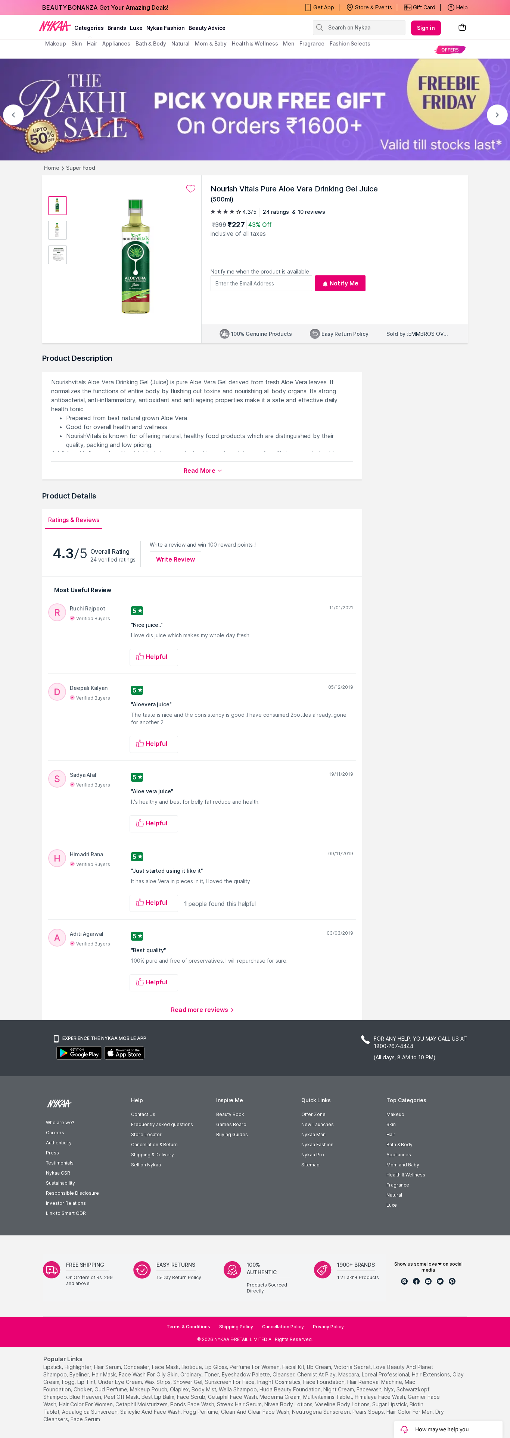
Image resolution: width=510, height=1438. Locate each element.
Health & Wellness (405, 1175)
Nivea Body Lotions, (289, 1404)
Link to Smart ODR (66, 1213)
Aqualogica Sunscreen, (90, 1412)
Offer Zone (313, 1114)
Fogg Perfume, (201, 1412)
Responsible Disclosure (72, 1193)
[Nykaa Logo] (54, 25)
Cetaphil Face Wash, (233, 1397)
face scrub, (191, 1397)
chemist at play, (317, 1374)
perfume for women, (255, 1367)
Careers (55, 1132)
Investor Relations (66, 1203)
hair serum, (108, 1367)
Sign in (426, 28)
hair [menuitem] (92, 43)
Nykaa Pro (312, 1154)
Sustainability (60, 1183)
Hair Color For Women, (86, 1404)
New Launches (317, 1124)
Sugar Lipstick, (390, 1404)
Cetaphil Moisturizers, (142, 1404)
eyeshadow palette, (246, 1374)
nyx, (389, 1389)
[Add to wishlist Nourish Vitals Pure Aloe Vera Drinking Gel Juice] (190, 188)
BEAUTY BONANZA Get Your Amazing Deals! (105, 7)
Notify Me (344, 283)
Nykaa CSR (58, 1173)
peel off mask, (122, 1397)
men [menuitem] (288, 43)
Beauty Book (230, 1114)
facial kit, (293, 1367)
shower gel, (188, 1382)
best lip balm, (158, 1397)
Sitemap (310, 1164)
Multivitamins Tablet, (328, 1397)
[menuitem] (450, 49)
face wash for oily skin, (149, 1374)
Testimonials (60, 1163)
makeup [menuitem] (55, 43)
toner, (212, 1374)
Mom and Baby (402, 1164)
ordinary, (191, 1374)
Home (51, 168)
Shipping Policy (236, 1326)
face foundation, (324, 1382)
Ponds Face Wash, (192, 1404)
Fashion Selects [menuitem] (350, 43)
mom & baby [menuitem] (211, 43)
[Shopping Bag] (462, 28)
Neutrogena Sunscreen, (321, 1412)
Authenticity (59, 1142)
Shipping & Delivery (152, 1154)
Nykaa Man (313, 1134)
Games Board (231, 1124)
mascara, (349, 1374)
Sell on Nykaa (146, 1164)
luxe (136, 28)
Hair (390, 1134)
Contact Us (143, 1114)
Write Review (175, 559)
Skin (391, 1124)
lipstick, (53, 1367)
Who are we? (60, 1122)
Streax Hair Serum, (240, 1404)
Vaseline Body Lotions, (343, 1404)
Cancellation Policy (283, 1326)
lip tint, (87, 1382)
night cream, (339, 1389)
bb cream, (319, 1367)
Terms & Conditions (188, 1326)
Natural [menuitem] (180, 43)
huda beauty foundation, (290, 1389)
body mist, (204, 1389)
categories (89, 28)
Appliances (398, 1154)
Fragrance (397, 1185)
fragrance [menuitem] (311, 43)
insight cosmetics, (279, 1382)
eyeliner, (79, 1374)
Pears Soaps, (368, 1412)
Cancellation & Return (154, 1144)
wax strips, (158, 1382)
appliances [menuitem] (116, 43)
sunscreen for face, (230, 1382)
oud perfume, (111, 1389)
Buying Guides (232, 1134)
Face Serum (85, 1419)
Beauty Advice (207, 28)
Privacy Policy (328, 1326)
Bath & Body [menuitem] (151, 43)
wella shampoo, (238, 1389)
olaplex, (180, 1389)
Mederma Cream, (280, 1397)
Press (52, 1153)
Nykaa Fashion (165, 28)
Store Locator (146, 1134)
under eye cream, (120, 1382)
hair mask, (104, 1374)
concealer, (137, 1367)
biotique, (192, 1367)
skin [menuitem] (76, 43)
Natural (394, 1195)
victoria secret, (353, 1367)
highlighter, (79, 1367)
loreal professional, (386, 1374)
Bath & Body (399, 1144)
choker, (83, 1389)
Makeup (395, 1114)
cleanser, (284, 1374)
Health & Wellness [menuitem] (255, 43)
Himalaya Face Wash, (380, 1397)
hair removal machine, (375, 1382)
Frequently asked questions (162, 1124)
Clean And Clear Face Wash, (255, 1412)
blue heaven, (85, 1397)
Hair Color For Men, (410, 1412)
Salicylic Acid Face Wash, (151, 1412)
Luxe (391, 1205)
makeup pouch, (149, 1389)
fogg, (69, 1382)
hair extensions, (431, 1374)
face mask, (166, 1367)
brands (117, 28)
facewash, (370, 1389)
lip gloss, (216, 1367)
